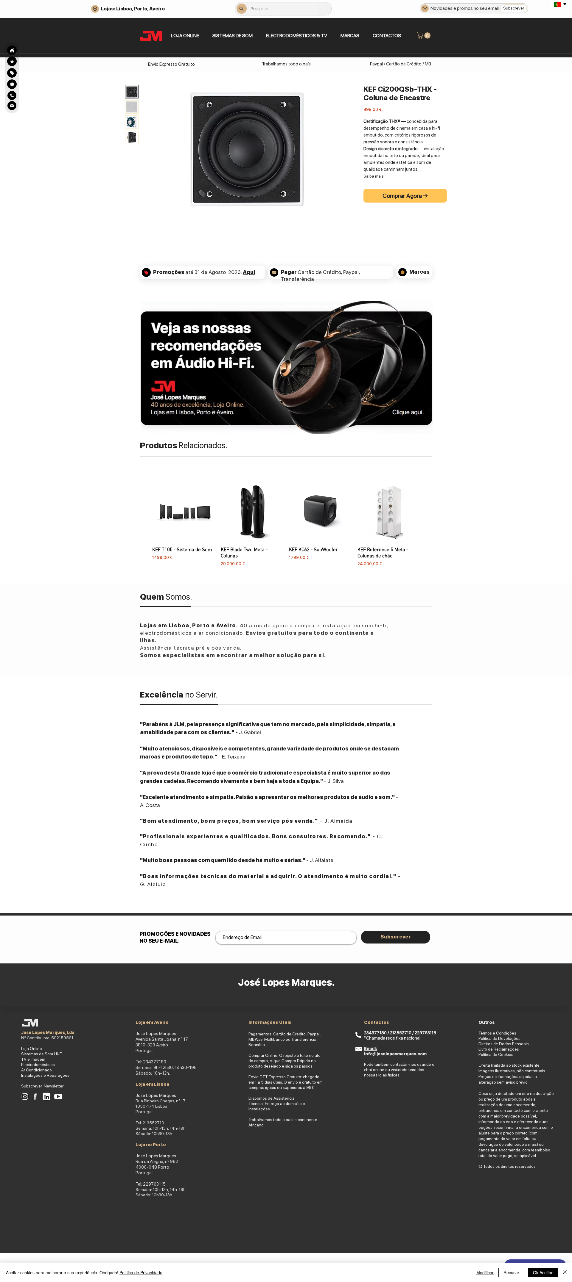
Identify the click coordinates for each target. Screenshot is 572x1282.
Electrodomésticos (38, 1064)
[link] (424, 35)
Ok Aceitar (543, 1272)
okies (508, 1054)
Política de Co (490, 1054)
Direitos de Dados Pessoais (503, 1043)
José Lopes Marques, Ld (46, 1032)
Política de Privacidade (140, 1272)
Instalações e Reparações (45, 1075)
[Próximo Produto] (428, 523)
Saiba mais (373, 176)
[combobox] (283, 9)
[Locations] (95, 9)
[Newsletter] (425, 8)
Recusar (511, 1272)
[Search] (12, 50)
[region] (12, 73)
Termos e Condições (497, 1033)
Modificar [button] (485, 1272)
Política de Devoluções (499, 1038)
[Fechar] (564, 1272)
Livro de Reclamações (498, 1049)
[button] (232, 35)
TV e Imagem (33, 1059)
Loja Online (31, 1048)
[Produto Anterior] (143, 523)
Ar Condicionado (36, 1070)
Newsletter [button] (54, 1086)
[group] (286, 523)
